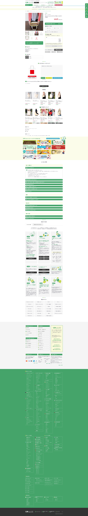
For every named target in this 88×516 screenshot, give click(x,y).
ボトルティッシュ (47, 387)
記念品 (42, 135)
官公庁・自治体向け (28, 497)
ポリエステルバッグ (28, 379)
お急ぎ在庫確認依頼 (29, 343)
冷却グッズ (56, 410)
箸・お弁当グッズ (47, 403)
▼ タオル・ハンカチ (30, 313)
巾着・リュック (28, 392)
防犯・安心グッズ (47, 443)
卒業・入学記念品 (27, 129)
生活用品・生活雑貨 (48, 373)
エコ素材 (49, 135)
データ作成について (44, 272)
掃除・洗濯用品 (47, 374)
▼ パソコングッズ (39, 306)
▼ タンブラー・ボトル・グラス (39, 304)
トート (26, 135)
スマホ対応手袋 (37, 421)
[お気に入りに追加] (31, 99)
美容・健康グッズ (48, 422)
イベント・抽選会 (38, 451)
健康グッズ (47, 429)
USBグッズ (37, 426)
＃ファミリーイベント (48, 9)
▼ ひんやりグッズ (30, 315)
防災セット (47, 417)
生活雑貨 (56, 442)
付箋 (36, 392)
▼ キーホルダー (29, 308)
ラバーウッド (27, 453)
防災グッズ (47, 415)
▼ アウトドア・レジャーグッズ (58, 313)
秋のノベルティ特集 (27, 490)
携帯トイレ (56, 404)
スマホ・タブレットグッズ (39, 409)
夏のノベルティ (37, 470)
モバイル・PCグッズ (57, 441)
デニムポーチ (27, 404)
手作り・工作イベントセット (39, 454)
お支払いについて (41, 256)
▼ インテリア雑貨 (49, 308)
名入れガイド (43, 77)
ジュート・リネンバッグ (28, 380)
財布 (26, 411)
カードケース (27, 414)
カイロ (56, 417)
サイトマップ (58, 511)
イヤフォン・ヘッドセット (38, 416)
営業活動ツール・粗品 (38, 442)
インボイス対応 (41, 347)
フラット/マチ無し (29, 135)
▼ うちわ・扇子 (39, 313)
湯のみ (27, 423)
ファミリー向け (57, 446)
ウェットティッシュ (47, 383)
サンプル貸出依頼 (29, 345)
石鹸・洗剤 (56, 380)
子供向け (47, 437)
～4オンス (33, 135)
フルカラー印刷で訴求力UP (28, 481)
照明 (46, 393)
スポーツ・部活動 (38, 462)
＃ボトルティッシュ (53, 9)
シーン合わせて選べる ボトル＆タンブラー (48, 484)
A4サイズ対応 (39, 135)
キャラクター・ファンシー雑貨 (48, 442)
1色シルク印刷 (48, 30)
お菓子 (56, 423)
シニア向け (56, 437)
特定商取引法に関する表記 (52, 511)
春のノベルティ (37, 469)
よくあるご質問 (28, 331)
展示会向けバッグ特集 (47, 478)
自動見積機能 (42, 331)
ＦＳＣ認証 (27, 466)
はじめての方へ (28, 329)
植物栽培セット (47, 395)
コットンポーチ (27, 402)
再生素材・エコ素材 (28, 442)
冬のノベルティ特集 (27, 492)
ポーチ (27, 398)
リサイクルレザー (28, 447)
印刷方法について (41, 340)
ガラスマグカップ (28, 422)
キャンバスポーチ (28, 403)
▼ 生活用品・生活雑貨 (58, 306)
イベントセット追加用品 (38, 460)
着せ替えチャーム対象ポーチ (29, 408)
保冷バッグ (27, 384)
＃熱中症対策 (39, 9)
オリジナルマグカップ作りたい (28, 485)
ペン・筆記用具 (38, 385)
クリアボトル (37, 380)
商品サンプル (40, 336)
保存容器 (47, 410)
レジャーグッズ (56, 403)
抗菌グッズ (56, 379)
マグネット (37, 403)
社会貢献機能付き (28, 468)
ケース (27, 410)
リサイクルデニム (28, 449)
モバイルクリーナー (38, 420)
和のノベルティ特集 (56, 478)
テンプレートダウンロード (58, 77)
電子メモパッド (37, 397)
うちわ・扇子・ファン (57, 392)
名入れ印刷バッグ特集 (27, 483)
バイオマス (27, 460)
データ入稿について (49, 77)
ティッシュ (47, 382)
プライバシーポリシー (38, 511)
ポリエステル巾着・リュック (29, 396)
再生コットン (27, 443)
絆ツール (37, 444)
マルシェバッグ (27, 385)
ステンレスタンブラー (38, 374)
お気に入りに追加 (59, 49)
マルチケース (27, 415)
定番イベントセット (38, 455)
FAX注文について (41, 349)
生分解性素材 (27, 465)
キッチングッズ (47, 400)
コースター (47, 405)
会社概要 (28, 327)
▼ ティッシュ (39, 308)
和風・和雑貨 (56, 449)
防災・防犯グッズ (48, 413)
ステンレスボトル (38, 378)
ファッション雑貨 (47, 447)
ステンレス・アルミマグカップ (29, 421)
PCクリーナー (37, 427)
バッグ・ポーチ (37, 498)
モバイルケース (37, 414)
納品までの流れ (41, 327)
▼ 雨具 (49, 313)
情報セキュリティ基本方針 (45, 511)
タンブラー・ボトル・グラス (39, 373)
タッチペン (37, 415)
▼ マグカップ (29, 304)
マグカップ (27, 417)
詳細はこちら (58, 35)
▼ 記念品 (49, 306)
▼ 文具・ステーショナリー (58, 304)
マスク (46, 427)
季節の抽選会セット (38, 459)
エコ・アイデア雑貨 (47, 448)
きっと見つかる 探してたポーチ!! (48, 482)
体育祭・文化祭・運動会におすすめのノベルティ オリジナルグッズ (48, 480)
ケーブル (37, 411)
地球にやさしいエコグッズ (38, 479)
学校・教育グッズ (28, 503)
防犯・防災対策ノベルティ (56, 481)
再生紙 (27, 448)
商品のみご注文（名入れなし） (38, 224)
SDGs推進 (46, 135)
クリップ (37, 404)
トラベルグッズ (56, 405)
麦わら (27, 459)
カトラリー (47, 404)
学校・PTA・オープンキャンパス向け (39, 497)
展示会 (44, 135)
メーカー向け (47, 497)
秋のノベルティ (37, 471)
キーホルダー (47, 380)
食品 (55, 424)
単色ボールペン (37, 386)
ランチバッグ (27, 386)
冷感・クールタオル (57, 390)
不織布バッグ (27, 378)
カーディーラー (56, 498)
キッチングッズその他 (48, 411)
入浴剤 (46, 423)
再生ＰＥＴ (27, 444)
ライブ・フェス (37, 464)
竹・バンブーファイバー (28, 455)
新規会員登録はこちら (31, 258)
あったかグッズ (57, 412)
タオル (56, 386)
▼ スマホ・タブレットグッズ (30, 306)
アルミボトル (37, 379)
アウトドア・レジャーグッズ (58, 400)
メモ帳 (36, 393)
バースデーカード (38, 396)
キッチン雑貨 (47, 449)
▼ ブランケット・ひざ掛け (58, 308)
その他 (37, 422)
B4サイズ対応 (35, 135)
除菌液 (56, 378)
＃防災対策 (43, 9)
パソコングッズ (38, 424)
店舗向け (56, 497)
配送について (46, 256)
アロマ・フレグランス (48, 394)
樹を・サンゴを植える (28, 471)
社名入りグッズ (27, 130)
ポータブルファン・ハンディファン (58, 393)
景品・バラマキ (38, 446)
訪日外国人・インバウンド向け (58, 448)
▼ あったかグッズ (39, 315)
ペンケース (37, 398)
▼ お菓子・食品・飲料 (48, 315)
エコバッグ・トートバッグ (28, 128)
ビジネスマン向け (57, 444)
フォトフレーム (47, 390)
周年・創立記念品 (38, 439)
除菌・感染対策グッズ (57, 373)
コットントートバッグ (34, 128)
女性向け (47, 445)
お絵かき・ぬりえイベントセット (39, 453)
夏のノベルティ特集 (27, 488)
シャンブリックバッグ (28, 383)
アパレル (46, 498)
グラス (36, 383)
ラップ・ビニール (47, 409)
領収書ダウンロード (41, 345)
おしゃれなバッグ (28, 389)
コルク (27, 454)
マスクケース (47, 428)
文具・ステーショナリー (38, 391)
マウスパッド (37, 428)
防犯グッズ (47, 416)
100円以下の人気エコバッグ (28, 478)
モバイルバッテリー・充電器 (39, 410)
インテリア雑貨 (47, 389)
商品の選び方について (60, 23)
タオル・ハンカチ (57, 385)
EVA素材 (27, 461)
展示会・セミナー (28, 437)
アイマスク (56, 416)
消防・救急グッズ (28, 502)
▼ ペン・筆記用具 (49, 304)
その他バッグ (27, 390)
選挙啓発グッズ (28, 504)
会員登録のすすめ (42, 329)
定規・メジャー (37, 402)
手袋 (55, 418)
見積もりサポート (29, 341)
